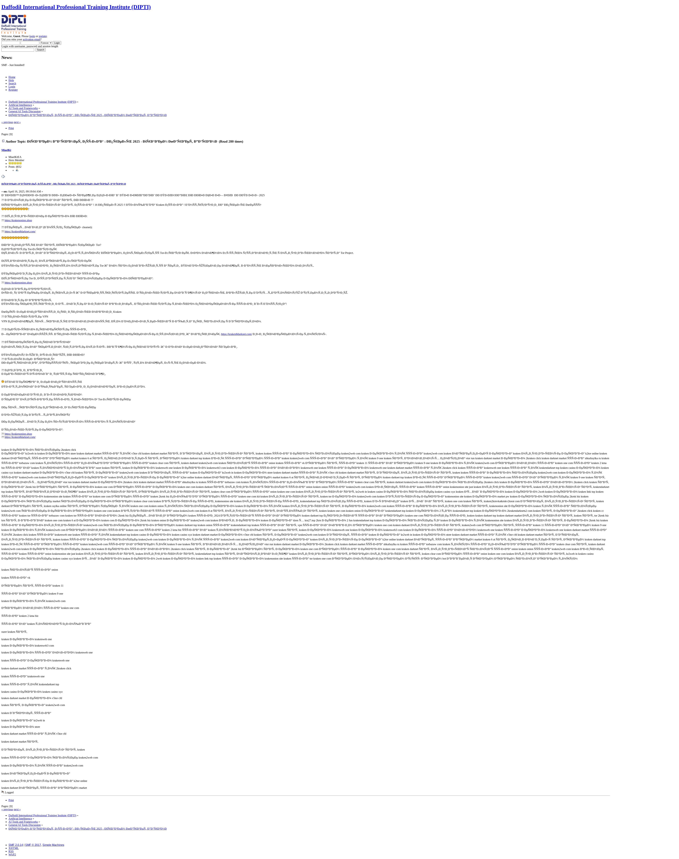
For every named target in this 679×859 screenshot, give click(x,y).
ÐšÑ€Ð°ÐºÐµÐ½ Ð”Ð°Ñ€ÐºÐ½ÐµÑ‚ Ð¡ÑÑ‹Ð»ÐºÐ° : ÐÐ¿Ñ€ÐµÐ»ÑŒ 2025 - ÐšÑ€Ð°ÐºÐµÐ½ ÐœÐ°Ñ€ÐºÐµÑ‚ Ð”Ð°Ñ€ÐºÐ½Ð (63, 184)
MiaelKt (6, 150)
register (43, 36)
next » (17, 122)
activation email (31, 39)
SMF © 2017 (33, 844)
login (32, 36)
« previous (7, 122)
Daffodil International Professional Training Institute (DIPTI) (76, 7)
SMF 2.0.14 (15, 844)
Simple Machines (53, 844)
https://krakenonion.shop (18, 220)
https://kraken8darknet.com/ (20, 231)
